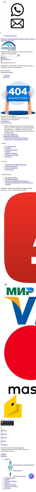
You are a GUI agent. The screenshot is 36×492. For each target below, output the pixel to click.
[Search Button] (18, 55)
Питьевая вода (10, 146)
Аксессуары (9, 169)
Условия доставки (11, 179)
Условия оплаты (11, 177)
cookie (20, 448)
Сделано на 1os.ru (7, 420)
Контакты (8, 156)
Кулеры (8, 148)
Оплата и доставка (12, 155)
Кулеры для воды (11, 166)
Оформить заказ (7, 72)
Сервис (7, 151)
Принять (3, 454)
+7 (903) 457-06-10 (10, 36)
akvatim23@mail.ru (12, 136)
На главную (5, 121)
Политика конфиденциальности (17, 181)
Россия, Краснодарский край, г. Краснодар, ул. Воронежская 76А (16, 138)
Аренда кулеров (11, 153)
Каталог (7, 459)
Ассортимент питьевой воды (15, 164)
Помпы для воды (11, 150)
